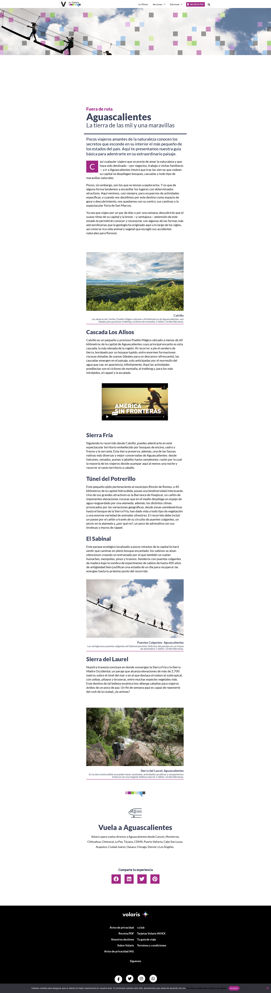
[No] (267, 988)
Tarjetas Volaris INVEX (151, 933)
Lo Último (143, 4)
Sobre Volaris (125, 945)
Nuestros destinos (122, 939)
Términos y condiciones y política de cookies (206, 988)
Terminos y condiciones (151, 945)
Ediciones (174, 4)
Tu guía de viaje (146, 939)
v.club (140, 927)
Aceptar (234, 988)
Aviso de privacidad (122, 927)
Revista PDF (126, 933)
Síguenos (135, 961)
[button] (116, 879)
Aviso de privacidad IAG (119, 951)
